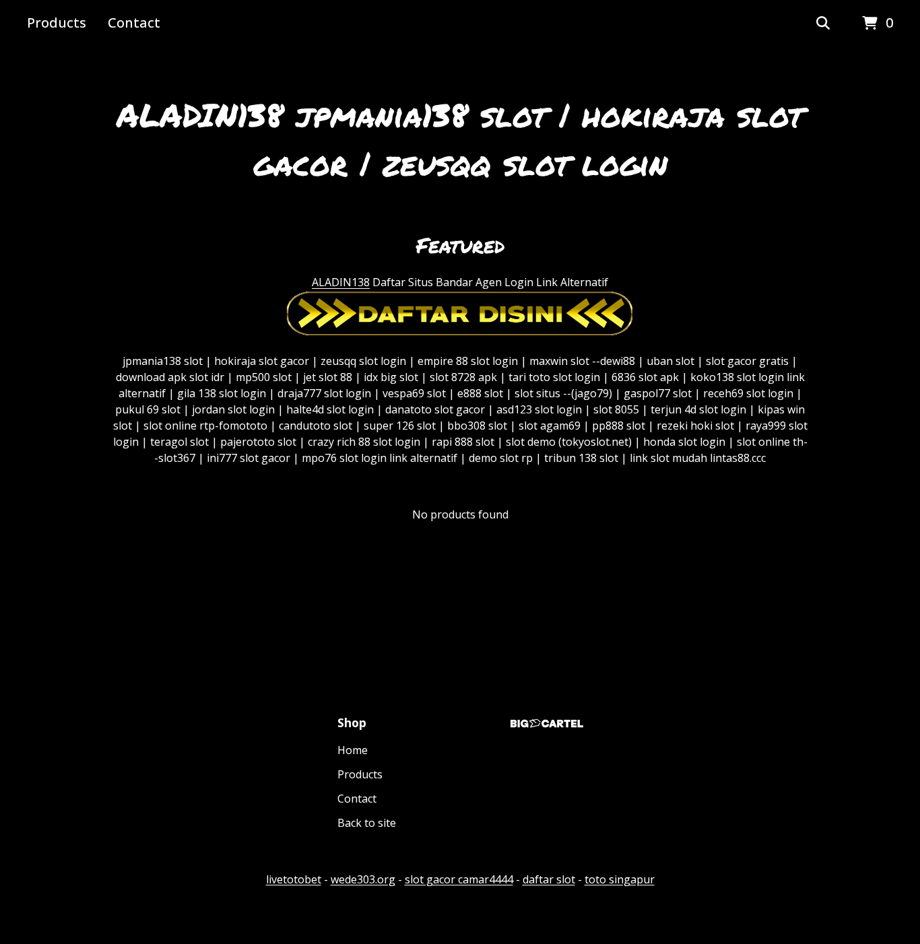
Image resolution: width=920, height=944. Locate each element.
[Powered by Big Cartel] (547, 723)
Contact (134, 22)
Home (352, 750)
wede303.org (363, 879)
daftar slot (549, 879)
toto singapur (620, 879)
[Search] (823, 23)
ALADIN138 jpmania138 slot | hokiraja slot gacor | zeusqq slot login (460, 139)
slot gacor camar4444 (459, 879)
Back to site (366, 822)
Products (56, 22)
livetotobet (293, 879)
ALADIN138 (341, 282)
